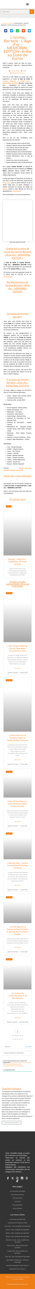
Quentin (17, 1284)
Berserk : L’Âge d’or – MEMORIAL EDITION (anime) (17, 561)
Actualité (9, 23)
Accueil (3, 23)
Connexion (28, 1046)
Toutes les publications (11, 1122)
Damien (22, 1284)
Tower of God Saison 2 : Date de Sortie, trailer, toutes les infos (17, 803)
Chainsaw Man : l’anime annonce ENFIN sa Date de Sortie (17, 865)
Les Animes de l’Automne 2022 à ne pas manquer (17, 995)
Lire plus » (17, 668)
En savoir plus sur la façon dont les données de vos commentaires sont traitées (17, 1064)
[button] (27, 4)
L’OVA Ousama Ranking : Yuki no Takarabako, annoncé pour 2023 (17, 648)
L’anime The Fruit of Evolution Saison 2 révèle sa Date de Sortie (17, 737)
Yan (27, 1284)
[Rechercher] (32, 12)
